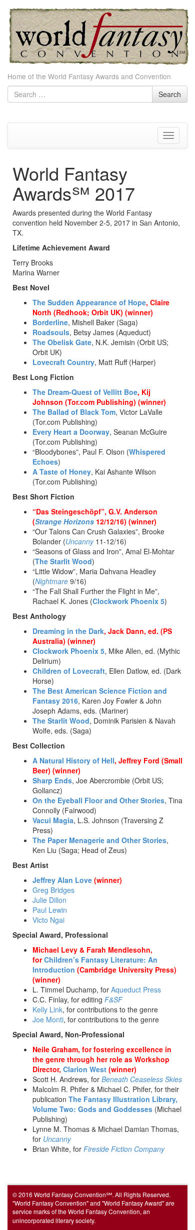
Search (169, 94)
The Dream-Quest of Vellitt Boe (85, 392)
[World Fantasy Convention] (99, 35)
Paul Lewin (49, 910)
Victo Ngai (48, 920)
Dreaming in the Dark (68, 631)
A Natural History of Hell (73, 760)
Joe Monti (48, 1019)
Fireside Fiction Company (124, 1149)
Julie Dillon (49, 900)
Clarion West (84, 1069)
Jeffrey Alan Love (62, 880)
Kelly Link (47, 1009)
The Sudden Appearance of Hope (89, 302)
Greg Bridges (53, 890)
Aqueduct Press (136, 989)
